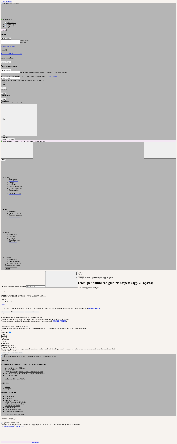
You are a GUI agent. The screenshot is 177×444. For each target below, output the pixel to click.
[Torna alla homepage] (88, 141)
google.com (5, 332)
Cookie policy (9, 396)
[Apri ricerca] (160, 150)
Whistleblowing (10, 407)
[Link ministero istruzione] (10, 3)
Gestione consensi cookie (13, 409)
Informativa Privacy (11, 400)
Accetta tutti (32, 312)
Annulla (4, 139)
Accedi (4, 30)
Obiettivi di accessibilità (12, 406)
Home (80, 272)
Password (23, 43)
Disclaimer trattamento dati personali (12, 426)
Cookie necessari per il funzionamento (13, 326)
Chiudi (3, 88)
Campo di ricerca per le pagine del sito (13, 286)
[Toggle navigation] (17, 150)
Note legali (8, 398)
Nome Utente (24, 40)
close (3, 159)
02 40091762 (12, 370)
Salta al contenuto (6, 2)
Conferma (11, 139)
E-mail (22, 72)
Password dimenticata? (8, 46)
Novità (80, 274)
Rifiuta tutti (17, 312)
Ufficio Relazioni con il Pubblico (15, 402)
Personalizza (5, 312)
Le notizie (81, 276)
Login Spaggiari (53, 76)
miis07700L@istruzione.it (26, 372)
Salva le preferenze (16, 353)
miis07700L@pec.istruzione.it (27, 373)
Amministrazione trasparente (14, 411)
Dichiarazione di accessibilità (14, 404)
